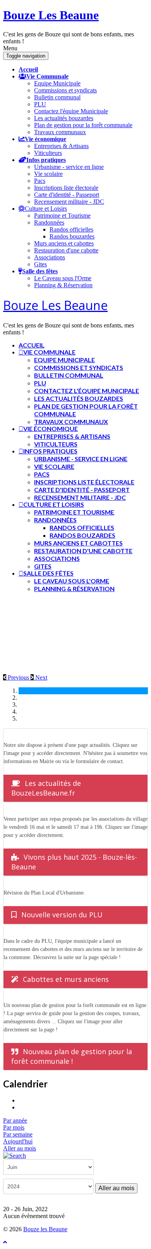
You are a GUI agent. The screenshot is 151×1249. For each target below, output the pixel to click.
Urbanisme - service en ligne (69, 167)
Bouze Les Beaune (51, 15)
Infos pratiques (46, 160)
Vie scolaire (48, 173)
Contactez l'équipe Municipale (71, 111)
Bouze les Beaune (45, 1229)
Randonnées (49, 222)
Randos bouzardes (72, 236)
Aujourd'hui (18, 1141)
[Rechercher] (14, 1155)
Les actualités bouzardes (63, 118)
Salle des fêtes (40, 271)
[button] (17, 677)
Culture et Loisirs (46, 208)
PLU (40, 104)
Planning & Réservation (63, 285)
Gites (40, 264)
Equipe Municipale (57, 83)
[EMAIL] (21, 1107)
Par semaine (18, 1134)
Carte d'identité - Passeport (66, 194)
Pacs (39, 180)
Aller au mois (19, 1148)
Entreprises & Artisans (61, 146)
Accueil (28, 69)
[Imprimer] (21, 1100)
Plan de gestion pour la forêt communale (83, 125)
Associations (49, 257)
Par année (15, 1120)
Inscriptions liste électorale (66, 187)
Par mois (13, 1127)
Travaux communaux (60, 132)
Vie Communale (47, 76)
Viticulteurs (48, 153)
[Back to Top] (5, 1242)
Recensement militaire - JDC (69, 201)
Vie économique (45, 139)
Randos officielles (71, 229)
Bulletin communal (57, 97)
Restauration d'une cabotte (66, 250)
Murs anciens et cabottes (64, 243)
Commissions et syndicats (65, 90)
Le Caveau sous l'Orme (62, 278)
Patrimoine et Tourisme (62, 215)
